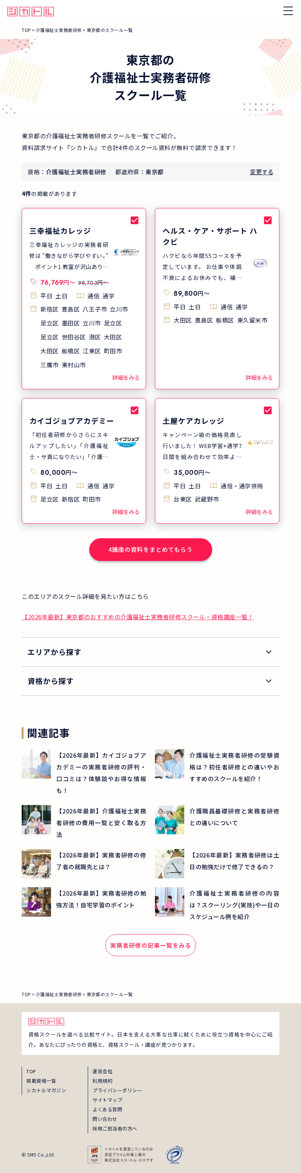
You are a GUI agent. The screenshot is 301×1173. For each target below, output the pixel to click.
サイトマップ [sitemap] (107, 1099)
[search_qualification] (150, 681)
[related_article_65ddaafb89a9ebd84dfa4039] (217, 819)
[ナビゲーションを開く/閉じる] (288, 10)
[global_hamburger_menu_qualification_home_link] (30, 11)
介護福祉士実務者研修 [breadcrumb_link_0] (59, 30)
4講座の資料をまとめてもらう (150, 549)
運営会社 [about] (102, 1071)
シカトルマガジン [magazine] (46, 1090)
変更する (261, 171)
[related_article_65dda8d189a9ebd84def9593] (217, 904)
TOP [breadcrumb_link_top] (26, 30)
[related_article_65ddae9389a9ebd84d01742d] (84, 902)
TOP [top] (31, 1071)
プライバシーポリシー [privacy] (117, 1090)
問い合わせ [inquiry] (105, 1118)
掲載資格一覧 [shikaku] (41, 1080)
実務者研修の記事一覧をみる (150, 945)
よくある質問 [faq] (107, 1109)
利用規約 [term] (102, 1080)
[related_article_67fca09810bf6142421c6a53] (84, 772)
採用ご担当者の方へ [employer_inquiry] (115, 1128)
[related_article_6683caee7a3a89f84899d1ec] (84, 822)
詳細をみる (126, 377)
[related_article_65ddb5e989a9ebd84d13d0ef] (84, 863)
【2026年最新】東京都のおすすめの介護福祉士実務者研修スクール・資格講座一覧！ (138, 616)
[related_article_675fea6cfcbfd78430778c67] (217, 766)
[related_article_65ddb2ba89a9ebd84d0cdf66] (217, 863)
